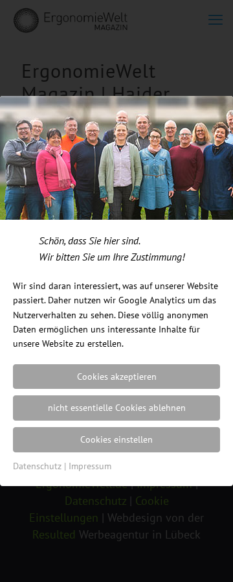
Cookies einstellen (116, 439)
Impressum (90, 466)
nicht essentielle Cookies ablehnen (117, 407)
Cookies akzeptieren (117, 376)
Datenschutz (37, 466)
